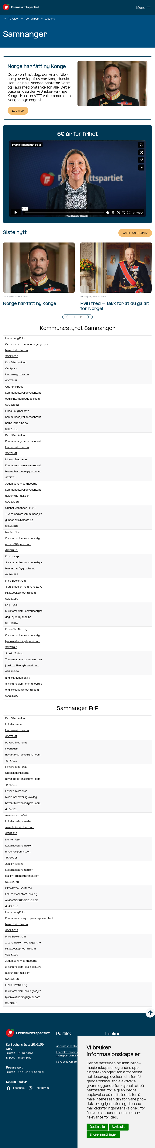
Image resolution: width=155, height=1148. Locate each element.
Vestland (50, 19)
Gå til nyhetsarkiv (135, 233)
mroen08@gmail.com (18, 544)
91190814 (11, 623)
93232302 (12, 405)
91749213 (11, 833)
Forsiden (14, 19)
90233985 (12, 502)
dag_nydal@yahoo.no (18, 617)
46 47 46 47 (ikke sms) (30, 1072)
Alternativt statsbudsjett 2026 (75, 1046)
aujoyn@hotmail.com (17, 496)
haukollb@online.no (16, 350)
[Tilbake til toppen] (150, 1013)
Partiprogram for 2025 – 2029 (75, 1062)
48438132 (11, 906)
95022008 (12, 672)
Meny (140, 8)
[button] (88, 317)
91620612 (11, 356)
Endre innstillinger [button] (103, 1134)
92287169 (11, 599)
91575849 (11, 526)
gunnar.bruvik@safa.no (19, 520)
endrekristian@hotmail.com (22, 690)
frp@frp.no (24, 1058)
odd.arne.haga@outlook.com (22, 399)
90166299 (12, 696)
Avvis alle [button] (119, 1127)
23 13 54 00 (25, 1053)
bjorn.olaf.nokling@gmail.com (22, 641)
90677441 (11, 381)
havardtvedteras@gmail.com (22, 472)
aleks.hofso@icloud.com (19, 827)
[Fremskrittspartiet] (29, 7)
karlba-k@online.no (17, 375)
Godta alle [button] (97, 1127)
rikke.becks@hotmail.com (20, 593)
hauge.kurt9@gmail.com (20, 569)
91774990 (11, 647)
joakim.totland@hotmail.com (22, 666)
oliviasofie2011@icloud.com (21, 900)
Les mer (18, 110)
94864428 (11, 575)
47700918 (11, 550)
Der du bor (32, 19)
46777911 (11, 478)
